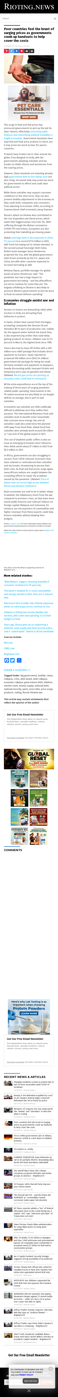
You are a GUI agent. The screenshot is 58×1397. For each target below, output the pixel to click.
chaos (50, 675)
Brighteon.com (11, 654)
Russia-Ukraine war (33, 692)
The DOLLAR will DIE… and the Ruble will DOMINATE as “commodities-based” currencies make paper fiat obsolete (32, 1197)
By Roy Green (29, 1232)
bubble (41, 675)
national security (12, 689)
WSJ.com (8, 642)
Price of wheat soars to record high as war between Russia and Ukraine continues (26, 482)
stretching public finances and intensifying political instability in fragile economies (28, 135)
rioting (17, 692)
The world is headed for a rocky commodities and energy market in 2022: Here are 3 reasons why (28, 594)
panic (25, 689)
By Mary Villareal (29, 1104)
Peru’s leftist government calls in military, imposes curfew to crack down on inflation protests (33, 1138)
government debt (33, 682)
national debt (41, 685)
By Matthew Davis (30, 1342)
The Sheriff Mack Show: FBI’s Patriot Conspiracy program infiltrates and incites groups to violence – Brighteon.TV (33, 1173)
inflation (48, 682)
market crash (11, 685)
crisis (16, 679)
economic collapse (13, 682)
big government (28, 675)
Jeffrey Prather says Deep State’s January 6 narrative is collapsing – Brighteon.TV (33, 1324)
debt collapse (40, 679)
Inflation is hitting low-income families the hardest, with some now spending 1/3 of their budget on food (27, 615)
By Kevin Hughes (29, 1090)
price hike (34, 689)
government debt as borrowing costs (28, 176)
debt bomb (26, 679)
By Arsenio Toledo (30, 1144)
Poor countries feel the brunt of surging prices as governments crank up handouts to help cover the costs (33, 1125)
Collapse (8, 679)
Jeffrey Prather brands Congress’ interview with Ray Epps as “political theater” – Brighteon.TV (33, 1312)
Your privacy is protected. (15, 738)
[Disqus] (29, 889)
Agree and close (30, 1381)
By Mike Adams (29, 1165)
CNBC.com (9, 648)
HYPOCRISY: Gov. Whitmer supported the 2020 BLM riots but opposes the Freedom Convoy (32, 1283)
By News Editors (30, 1117)
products (8, 692)
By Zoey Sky (28, 1190)
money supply (26, 685)
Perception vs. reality (23, 1149)
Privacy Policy (26, 1375)
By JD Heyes (28, 1219)
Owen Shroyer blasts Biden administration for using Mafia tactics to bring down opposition (33, 1227)
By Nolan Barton (29, 1262)
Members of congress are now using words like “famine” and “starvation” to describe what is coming (33, 1111)
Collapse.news (15, 524)
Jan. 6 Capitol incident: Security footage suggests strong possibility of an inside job (33, 1257)
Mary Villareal (23, 46)
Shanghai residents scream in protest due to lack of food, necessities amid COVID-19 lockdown (34, 1084)
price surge (47, 689)
